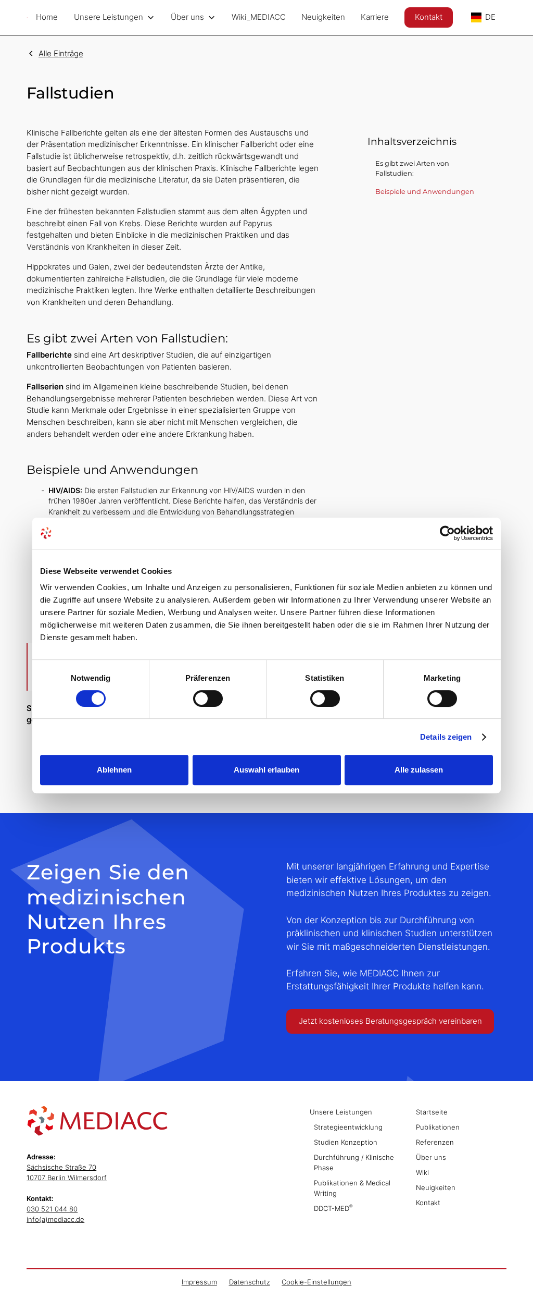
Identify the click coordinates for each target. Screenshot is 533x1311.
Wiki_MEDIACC (259, 17)
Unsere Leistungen (341, 1112)
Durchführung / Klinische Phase (354, 1162)
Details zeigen (446, 736)
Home (47, 17)
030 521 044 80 (52, 1209)
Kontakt (428, 17)
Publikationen (438, 1127)
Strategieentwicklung (348, 1127)
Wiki (422, 1172)
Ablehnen (114, 769)
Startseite (432, 1112)
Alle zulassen (419, 769)
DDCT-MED (333, 1207)
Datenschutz (249, 1282)
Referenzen (435, 1142)
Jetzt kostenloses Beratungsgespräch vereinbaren (390, 1021)
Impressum (199, 1282)
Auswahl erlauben (266, 769)
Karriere (375, 17)
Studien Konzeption (345, 1142)
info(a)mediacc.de (55, 1219)
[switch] (208, 698)
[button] (114, 18)
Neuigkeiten (323, 17)
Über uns (431, 1157)
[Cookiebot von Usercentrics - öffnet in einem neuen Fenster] (447, 533)
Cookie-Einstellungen (316, 1282)
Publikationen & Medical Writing (352, 1188)
